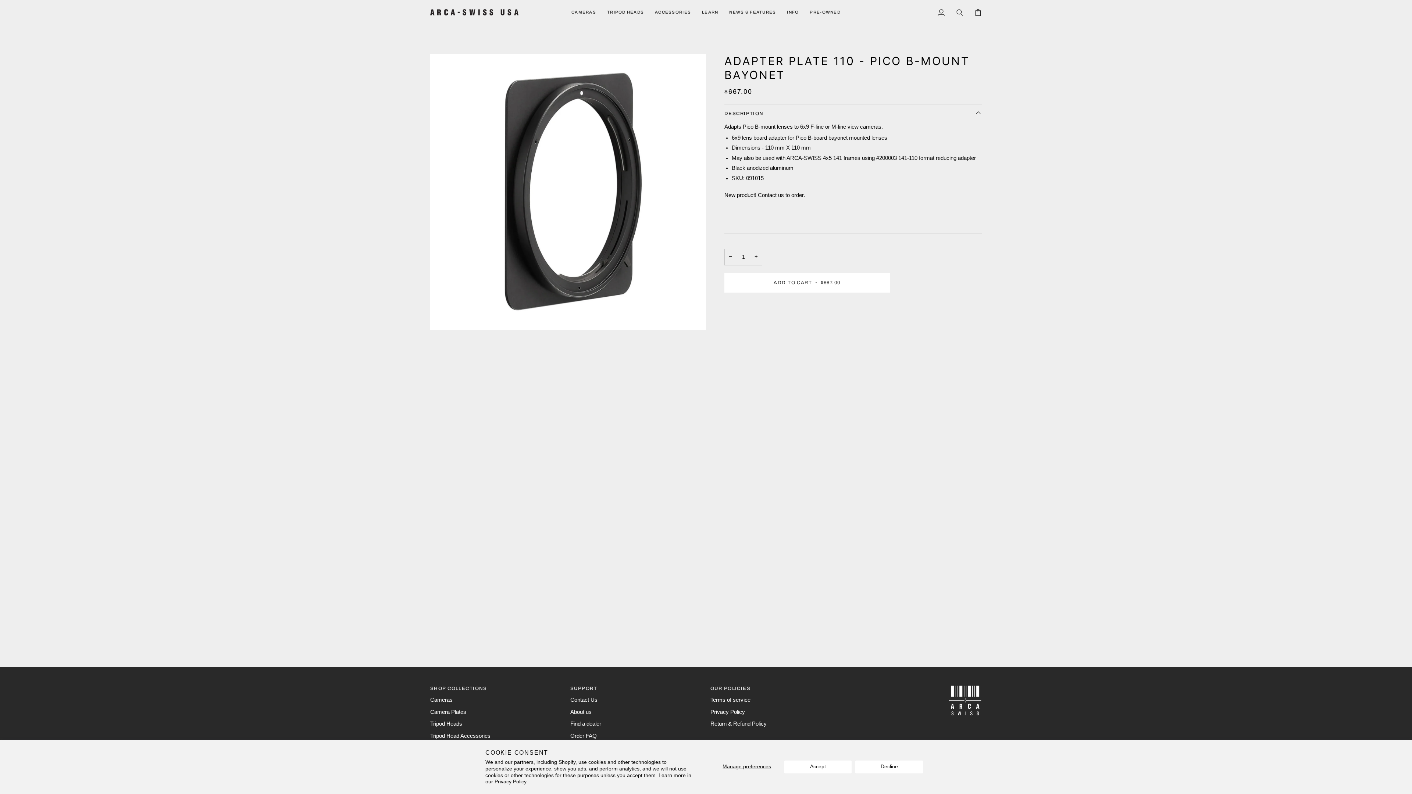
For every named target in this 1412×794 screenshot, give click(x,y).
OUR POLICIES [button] (730, 688)
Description (744, 113)
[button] (584, 12)
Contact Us (584, 700)
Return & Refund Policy (738, 724)
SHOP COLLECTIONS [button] (458, 688)
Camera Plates (448, 712)
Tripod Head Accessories (460, 736)
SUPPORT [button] (583, 688)
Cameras (441, 700)
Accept (818, 766)
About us (581, 712)
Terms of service (730, 700)
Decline (889, 766)
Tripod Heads (446, 724)
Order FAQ (583, 736)
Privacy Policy (511, 781)
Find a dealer (585, 724)
